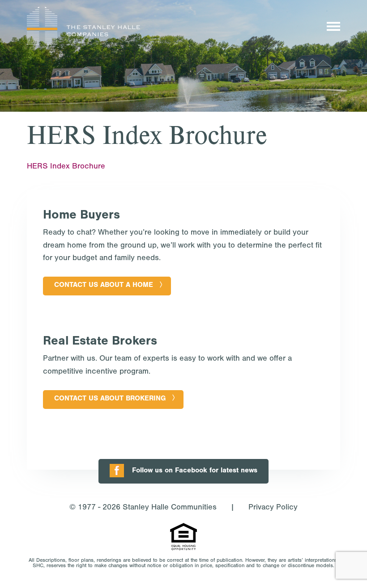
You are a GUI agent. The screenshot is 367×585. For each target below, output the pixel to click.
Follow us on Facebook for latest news (194, 471)
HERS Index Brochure (66, 167)
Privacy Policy (273, 508)
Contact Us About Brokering (110, 399)
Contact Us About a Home (103, 285)
